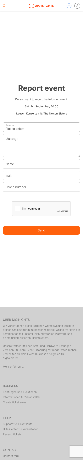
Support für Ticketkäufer (18, 423)
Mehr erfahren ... (13, 366)
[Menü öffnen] (69, 5)
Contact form (11, 456)
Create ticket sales (14, 402)
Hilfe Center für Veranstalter (20, 429)
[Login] (77, 6)
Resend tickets (12, 434)
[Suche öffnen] (4, 6)
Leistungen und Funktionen (20, 391)
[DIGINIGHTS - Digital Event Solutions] (41, 6)
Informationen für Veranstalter (21, 397)
